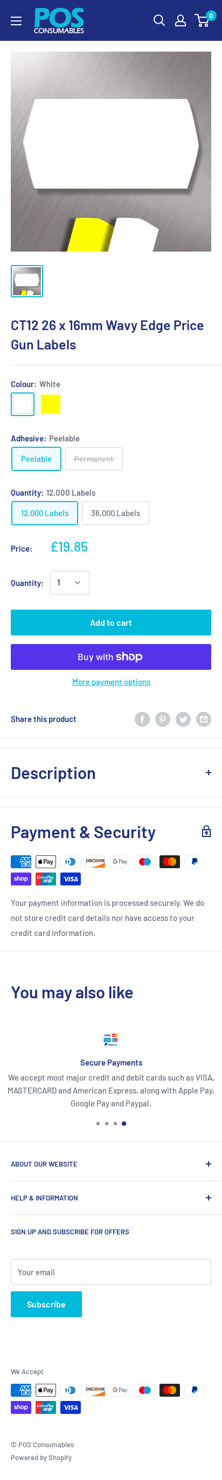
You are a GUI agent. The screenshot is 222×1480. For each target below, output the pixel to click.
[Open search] (159, 20)
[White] (22, 404)
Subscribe (46, 1304)
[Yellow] (50, 404)
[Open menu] (16, 21)
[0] (202, 20)
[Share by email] (203, 719)
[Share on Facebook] (142, 719)
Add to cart (111, 622)
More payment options (111, 682)
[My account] (180, 20)
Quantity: (27, 583)
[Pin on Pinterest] (162, 719)
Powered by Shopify (41, 1457)
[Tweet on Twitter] (183, 719)
